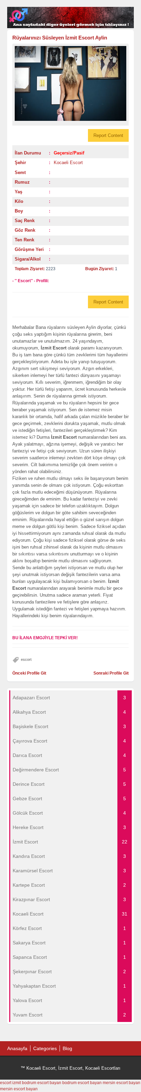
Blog (67, 1048)
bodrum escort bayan (41, 1082)
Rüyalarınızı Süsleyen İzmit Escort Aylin (59, 38)
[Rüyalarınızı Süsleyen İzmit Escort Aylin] (71, 83)
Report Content (108, 135)
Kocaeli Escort (68, 162)
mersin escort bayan (121, 1082)
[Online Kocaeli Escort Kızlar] (70, 26)
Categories (45, 1048)
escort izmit (10, 1082)
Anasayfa (17, 1048)
